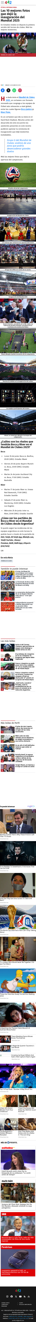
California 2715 (13, 1316)
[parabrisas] (18, 1247)
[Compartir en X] (8, 90)
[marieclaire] (18, 1181)
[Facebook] (12, 1296)
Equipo (21, 1303)
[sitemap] (29, 1297)
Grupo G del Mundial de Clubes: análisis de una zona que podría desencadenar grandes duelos (19, 146)
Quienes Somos (5, 1303)
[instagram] (7, 1297)
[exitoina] (18, 1148)
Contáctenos (4, 1304)
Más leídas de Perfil (10, 723)
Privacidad (4, 1306)
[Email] (20, 90)
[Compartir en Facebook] (3, 90)
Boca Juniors (26, 109)
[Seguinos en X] (16, 1297)
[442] (18, 1290)
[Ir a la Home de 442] (8, 3)
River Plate (5, 112)
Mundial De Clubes (6, 561)
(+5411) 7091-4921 (13, 1318)
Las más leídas (8, 641)
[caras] (18, 1214)
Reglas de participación (25, 1304)
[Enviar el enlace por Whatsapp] (14, 90)
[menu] (2, 2)
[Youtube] (20, 1297)
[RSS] (24, 1297)
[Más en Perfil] (12, 1142)
